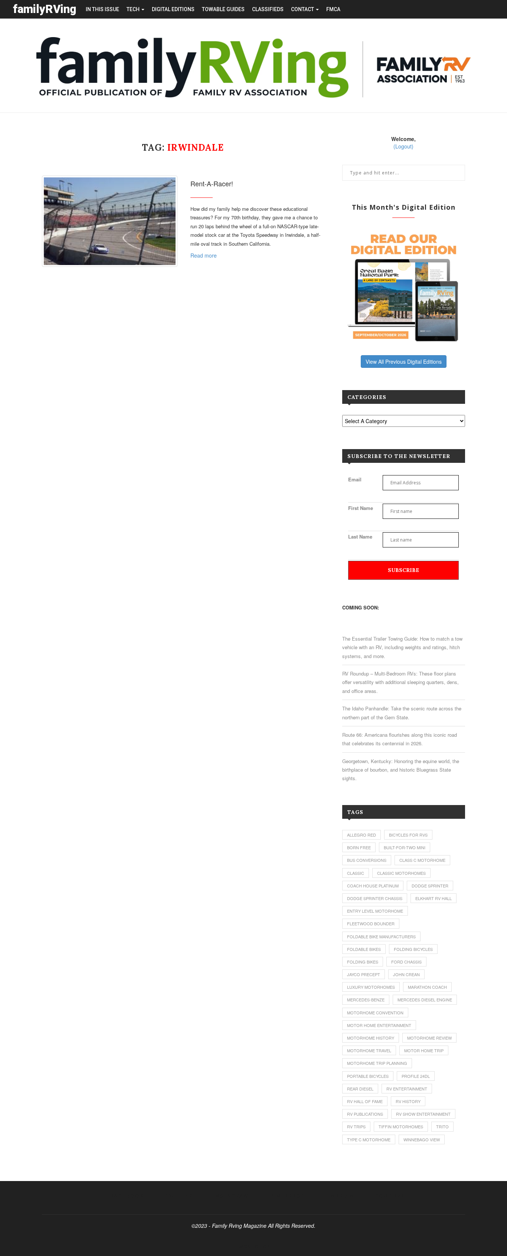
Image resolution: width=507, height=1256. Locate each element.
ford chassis (406, 962)
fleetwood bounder (371, 923)
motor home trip (424, 1050)
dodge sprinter (430, 886)
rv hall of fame (365, 1101)
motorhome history (370, 1038)
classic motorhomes (401, 873)
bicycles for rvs (408, 835)
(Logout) (403, 146)
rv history (408, 1101)
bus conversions (366, 860)
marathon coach (427, 987)
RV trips (356, 1126)
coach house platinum (373, 886)
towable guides (223, 9)
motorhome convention (375, 1012)
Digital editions (173, 9)
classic (355, 873)
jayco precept (363, 974)
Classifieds (268, 9)
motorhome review (429, 1038)
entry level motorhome (375, 911)
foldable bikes (364, 949)
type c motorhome (368, 1139)
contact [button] (303, 9)
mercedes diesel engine (425, 999)
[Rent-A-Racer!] (110, 221)
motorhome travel (369, 1050)
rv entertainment (406, 1089)
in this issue (102, 9)
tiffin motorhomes (401, 1126)
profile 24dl (416, 1076)
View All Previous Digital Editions (404, 361)
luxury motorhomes (371, 987)
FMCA (333, 9)
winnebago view (421, 1139)
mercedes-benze (366, 999)
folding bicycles (413, 949)
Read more (203, 255)
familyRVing (44, 9)
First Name (360, 507)
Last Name (360, 536)
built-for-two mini (404, 847)
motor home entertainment (379, 1025)
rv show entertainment (423, 1114)
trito (442, 1126)
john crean (406, 974)
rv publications (365, 1114)
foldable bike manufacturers (381, 936)
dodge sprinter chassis (374, 898)
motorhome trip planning (377, 1063)
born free (359, 847)
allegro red (361, 835)
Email (355, 479)
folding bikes (362, 962)
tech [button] (134, 9)
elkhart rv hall (433, 898)
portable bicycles (368, 1076)
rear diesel (360, 1089)
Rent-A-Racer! (211, 183)
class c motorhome (422, 860)
